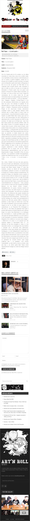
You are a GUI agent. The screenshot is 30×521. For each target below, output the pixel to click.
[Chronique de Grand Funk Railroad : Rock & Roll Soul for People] (6, 305)
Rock (10, 255)
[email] (17, 261)
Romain (17, 55)
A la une (6, 31)
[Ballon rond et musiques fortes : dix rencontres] (6, 315)
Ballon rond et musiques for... (19, 313)
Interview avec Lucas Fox (18, 26)
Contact (7, 519)
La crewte (12, 519)
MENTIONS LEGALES (19, 519)
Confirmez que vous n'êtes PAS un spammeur (12, 372)
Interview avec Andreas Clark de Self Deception (14, 424)
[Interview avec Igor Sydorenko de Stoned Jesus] (6, 325)
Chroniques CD (10, 55)
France (7, 255)
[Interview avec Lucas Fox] (16, 284)
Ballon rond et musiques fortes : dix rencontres (14, 405)
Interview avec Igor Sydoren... (19, 323)
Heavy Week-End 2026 (8, 399)
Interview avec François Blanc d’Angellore (12, 419)
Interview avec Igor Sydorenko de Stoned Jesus (14, 408)
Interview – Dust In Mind (9, 421)
